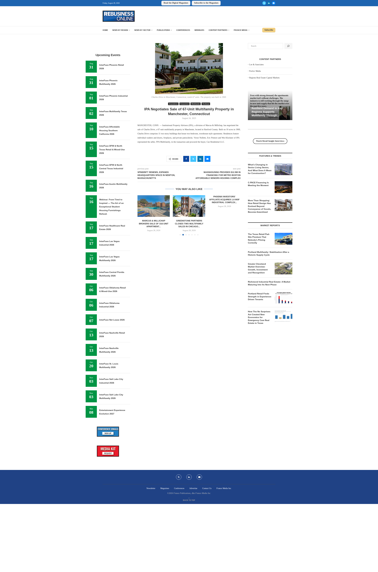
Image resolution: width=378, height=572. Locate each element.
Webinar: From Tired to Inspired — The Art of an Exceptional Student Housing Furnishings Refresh (111, 206)
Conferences (183, 30)
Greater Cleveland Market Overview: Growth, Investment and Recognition (258, 268)
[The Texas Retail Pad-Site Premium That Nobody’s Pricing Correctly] (283, 239)
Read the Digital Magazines (176, 3)
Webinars (199, 30)
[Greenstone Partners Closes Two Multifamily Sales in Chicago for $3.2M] (157, 206)
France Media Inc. (224, 488)
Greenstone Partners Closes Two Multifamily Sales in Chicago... (157, 224)
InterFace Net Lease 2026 (112, 320)
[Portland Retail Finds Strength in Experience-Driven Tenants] (283, 298)
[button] (141, 215)
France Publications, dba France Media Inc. (192, 493)
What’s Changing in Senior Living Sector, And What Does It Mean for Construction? (260, 169)
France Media (240, 30)
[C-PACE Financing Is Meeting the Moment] (283, 187)
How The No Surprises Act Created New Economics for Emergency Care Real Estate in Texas (259, 317)
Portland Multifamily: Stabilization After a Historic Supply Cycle (268, 253)
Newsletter (150, 488)
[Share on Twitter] (193, 159)
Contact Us (206, 488)
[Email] (273, 3)
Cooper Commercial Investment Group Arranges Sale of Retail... (235, 199)
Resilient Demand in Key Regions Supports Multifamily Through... (267, 112)
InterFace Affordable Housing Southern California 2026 (109, 130)
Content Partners (218, 30)
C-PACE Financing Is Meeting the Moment (258, 184)
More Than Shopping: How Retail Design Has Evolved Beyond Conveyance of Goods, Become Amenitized (259, 206)
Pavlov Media (255, 71)
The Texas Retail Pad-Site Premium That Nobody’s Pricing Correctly (259, 238)
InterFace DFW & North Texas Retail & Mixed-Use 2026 (112, 149)
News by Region (120, 30)
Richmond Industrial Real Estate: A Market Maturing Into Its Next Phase (269, 283)
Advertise (193, 488)
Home (105, 30)
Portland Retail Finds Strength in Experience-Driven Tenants (260, 296)
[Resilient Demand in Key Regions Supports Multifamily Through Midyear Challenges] (270, 105)
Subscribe (268, 30)
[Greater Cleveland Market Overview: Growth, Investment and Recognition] (283, 268)
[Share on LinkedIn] (200, 159)
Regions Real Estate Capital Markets (264, 78)
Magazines (164, 488)
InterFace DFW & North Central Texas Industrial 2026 (111, 168)
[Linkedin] (269, 3)
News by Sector (142, 30)
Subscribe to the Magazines (206, 3)
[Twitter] (264, 3)
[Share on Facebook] (186, 159)
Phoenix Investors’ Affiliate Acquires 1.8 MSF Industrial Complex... (195, 199)
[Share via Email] (207, 159)
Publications (163, 30)
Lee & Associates (256, 64)
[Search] (288, 46)
